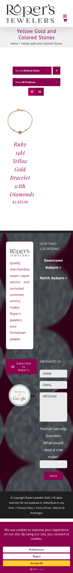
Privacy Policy (25, 508)
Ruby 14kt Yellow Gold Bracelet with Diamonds (22, 169)
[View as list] (40, 92)
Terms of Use (43, 508)
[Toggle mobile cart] (65, 20)
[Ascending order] (56, 71)
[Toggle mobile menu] (65, 16)
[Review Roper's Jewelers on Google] (20, 387)
